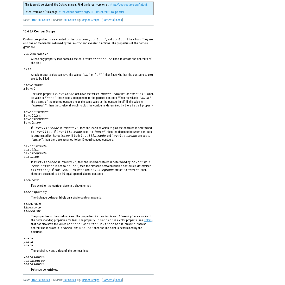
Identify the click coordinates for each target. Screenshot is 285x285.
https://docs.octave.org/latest (128, 4)
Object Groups (90, 20)
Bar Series (69, 20)
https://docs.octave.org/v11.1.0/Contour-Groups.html (91, 12)
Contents (108, 20)
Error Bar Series (40, 20)
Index (118, 20)
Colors (148, 220)
